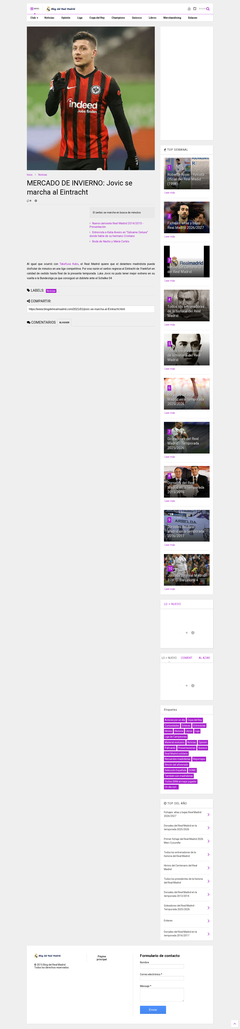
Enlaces (192, 17)
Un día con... (171, 787)
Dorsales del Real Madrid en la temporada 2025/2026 (185, 399)
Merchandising (172, 17)
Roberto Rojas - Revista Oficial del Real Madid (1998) (185, 179)
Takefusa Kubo (69, 264)
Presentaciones (187, 748)
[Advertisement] (53, 229)
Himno (168, 731)
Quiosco (137, 17)
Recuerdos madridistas (177, 759)
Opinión (65, 17)
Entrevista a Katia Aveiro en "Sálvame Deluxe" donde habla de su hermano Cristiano (118, 234)
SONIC (192, 770)
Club (33, 17)
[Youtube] (189, 9)
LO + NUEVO (172, 604)
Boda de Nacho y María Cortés (110, 241)
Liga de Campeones (176, 736)
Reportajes (199, 759)
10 (170, 568)
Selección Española (175, 770)
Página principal (102, 958)
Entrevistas (199, 725)
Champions (118, 17)
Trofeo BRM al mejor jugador (181, 781)
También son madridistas (179, 775)
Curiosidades (172, 725)
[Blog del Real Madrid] (60, 9)
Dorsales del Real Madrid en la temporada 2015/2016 (185, 487)
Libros (152, 17)
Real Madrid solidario (176, 753)
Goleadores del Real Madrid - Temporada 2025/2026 (183, 443)
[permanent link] (36, 200)
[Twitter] (194, 9)
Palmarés (170, 748)
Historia (179, 731)
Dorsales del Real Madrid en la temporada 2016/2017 (185, 531)
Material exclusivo (175, 742)
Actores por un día (175, 720)
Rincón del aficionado (176, 764)
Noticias (49, 17)
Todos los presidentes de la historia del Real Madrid (184, 355)
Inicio (30, 174)
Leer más (170, 192)
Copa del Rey (97, 17)
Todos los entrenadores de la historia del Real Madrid (185, 311)
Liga (79, 17)
